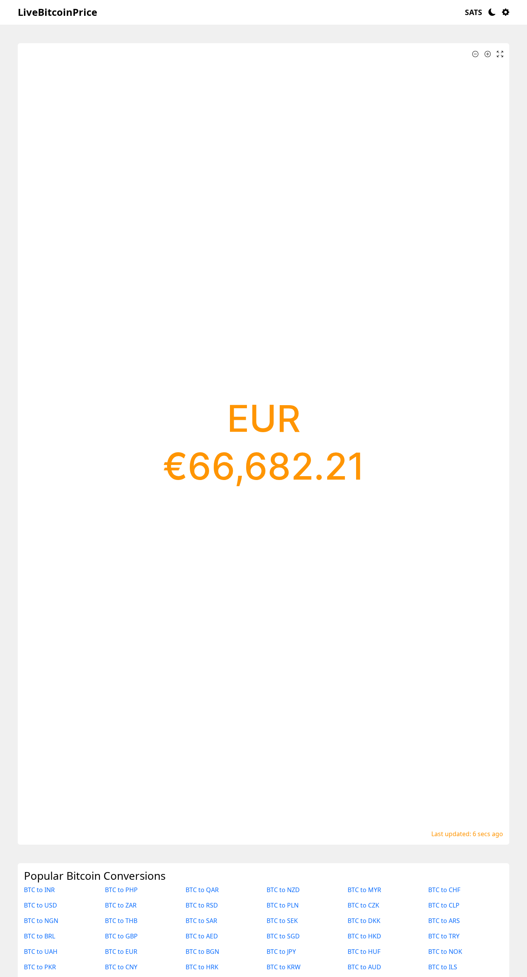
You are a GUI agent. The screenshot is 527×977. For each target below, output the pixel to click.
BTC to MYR (364, 890)
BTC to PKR (40, 967)
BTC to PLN (283, 905)
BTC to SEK (282, 920)
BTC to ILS (442, 967)
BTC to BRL (39, 936)
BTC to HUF (364, 951)
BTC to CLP (443, 905)
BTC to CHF (444, 890)
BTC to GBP (121, 936)
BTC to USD (40, 905)
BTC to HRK (202, 967)
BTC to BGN (202, 951)
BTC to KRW (284, 967)
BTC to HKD (364, 936)
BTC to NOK (445, 951)
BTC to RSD (202, 905)
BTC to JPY (281, 951)
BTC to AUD (364, 967)
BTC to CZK (363, 905)
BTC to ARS (444, 920)
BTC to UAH (40, 951)
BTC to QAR (202, 890)
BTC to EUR (121, 951)
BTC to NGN (41, 920)
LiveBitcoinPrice (57, 12)
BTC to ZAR (121, 905)
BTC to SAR (201, 920)
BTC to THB (121, 920)
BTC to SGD (283, 936)
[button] (473, 12)
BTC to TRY (443, 936)
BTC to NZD (283, 890)
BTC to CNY (121, 967)
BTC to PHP (121, 890)
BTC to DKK (364, 920)
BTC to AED (202, 936)
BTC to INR (39, 890)
